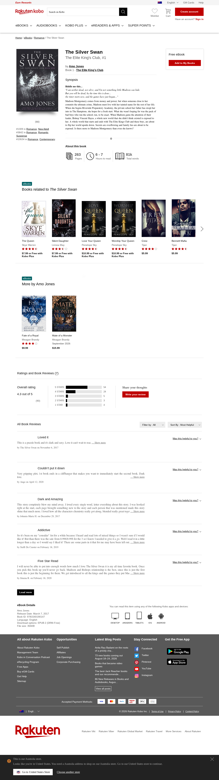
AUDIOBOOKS (47, 25)
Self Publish (63, 647)
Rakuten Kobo (29, 12)
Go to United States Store (36, 772)
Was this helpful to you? (185, 438)
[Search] (123, 12)
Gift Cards (188, 2)
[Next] (202, 228)
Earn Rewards (23, 2)
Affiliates (61, 652)
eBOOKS (22, 25)
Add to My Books (185, 63)
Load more (25, 592)
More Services (173, 731)
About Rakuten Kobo (28, 647)
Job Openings (64, 657)
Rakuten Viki (88, 731)
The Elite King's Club (89, 70)
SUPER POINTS (140, 25)
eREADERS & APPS (106, 25)
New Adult (43, 129)
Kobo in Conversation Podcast (33, 657)
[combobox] (152, 425)
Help (201, 2)
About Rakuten (193, 731)
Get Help (22, 676)
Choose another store (68, 772)
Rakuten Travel (154, 731)
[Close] (212, 759)
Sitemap (21, 681)
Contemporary (47, 139)
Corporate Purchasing (68, 662)
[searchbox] (87, 12)
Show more (99, 442)
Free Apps (22, 666)
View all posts (103, 688)
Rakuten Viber (106, 731)
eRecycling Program (28, 662)
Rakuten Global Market (130, 731)
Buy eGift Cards (25, 671)
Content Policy (192, 711)
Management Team (27, 652)
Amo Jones (76, 66)
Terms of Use (157, 711)
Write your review (135, 394)
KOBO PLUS (74, 25)
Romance (31, 129)
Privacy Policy (174, 711)
